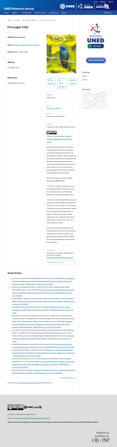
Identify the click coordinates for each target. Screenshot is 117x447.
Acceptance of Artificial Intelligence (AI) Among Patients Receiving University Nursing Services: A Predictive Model (43, 281)
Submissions (53, 13)
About (14, 13)
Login (96, 2)
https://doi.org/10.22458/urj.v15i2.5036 (25, 45)
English (84, 76)
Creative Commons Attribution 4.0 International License (59, 139)
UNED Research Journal (19, 8)
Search (64, 13)
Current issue (26, 13)
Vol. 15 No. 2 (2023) (29, 20)
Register (103, 2)
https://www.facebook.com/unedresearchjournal (32, 418)
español (85, 80)
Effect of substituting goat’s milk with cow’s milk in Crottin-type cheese (37, 301)
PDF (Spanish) (51, 81)
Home (6, 13)
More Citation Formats (55, 262)
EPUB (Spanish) (73, 81)
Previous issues (40, 13)
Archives (17, 20)
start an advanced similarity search (29, 383)
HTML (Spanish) (62, 85)
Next (71, 378)
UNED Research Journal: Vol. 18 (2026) (39, 284)
